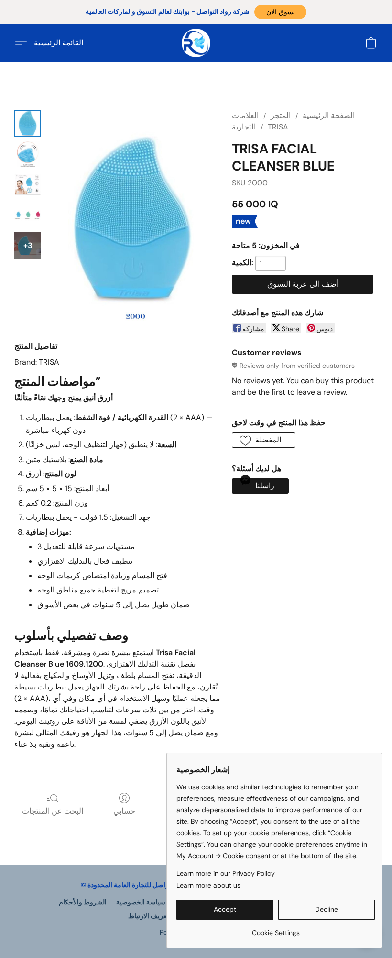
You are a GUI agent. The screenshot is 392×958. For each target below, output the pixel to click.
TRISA (278, 127)
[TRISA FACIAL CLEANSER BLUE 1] (27, 153)
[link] (275, 929)
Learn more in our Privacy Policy (225, 873)
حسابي (124, 811)
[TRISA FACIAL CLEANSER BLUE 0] (27, 123)
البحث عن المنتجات (52, 811)
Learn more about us (208, 885)
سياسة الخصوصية (140, 902)
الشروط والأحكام (83, 902)
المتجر (281, 115)
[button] (280, 12)
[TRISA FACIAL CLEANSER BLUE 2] (27, 184)
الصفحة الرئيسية (329, 115)
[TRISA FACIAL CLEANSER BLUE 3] (27, 215)
